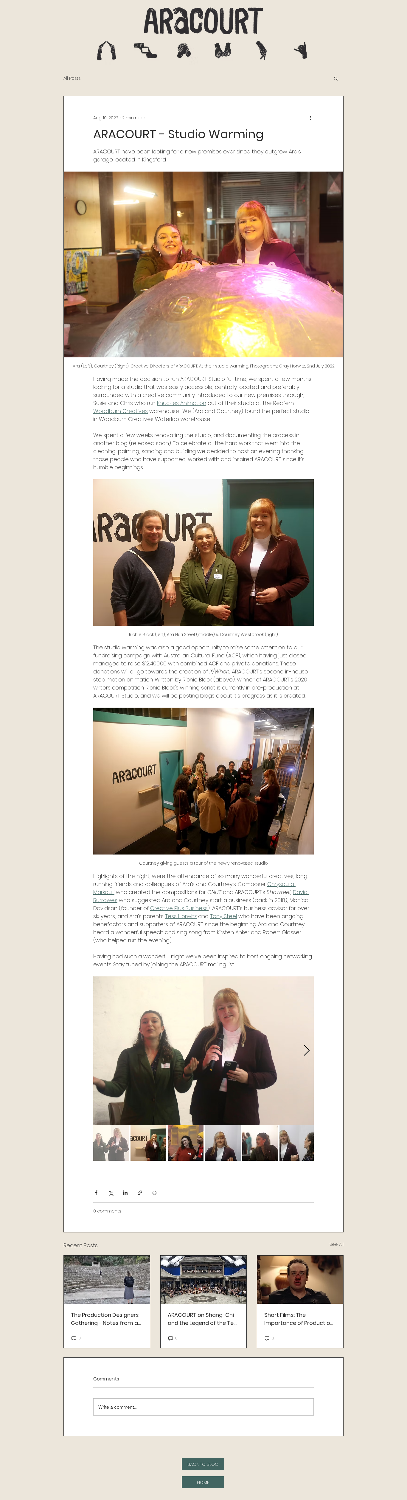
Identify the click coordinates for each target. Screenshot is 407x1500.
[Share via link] (140, 1193)
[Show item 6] (297, 1143)
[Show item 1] (111, 1143)
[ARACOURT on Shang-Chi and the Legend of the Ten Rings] (204, 1280)
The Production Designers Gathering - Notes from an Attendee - (106, 1319)
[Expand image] (203, 1050)
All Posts (72, 78)
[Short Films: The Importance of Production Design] (300, 1280)
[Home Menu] (106, 50)
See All (337, 1244)
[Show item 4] (223, 1143)
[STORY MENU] (223, 50)
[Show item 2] (148, 1143)
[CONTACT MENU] (300, 50)
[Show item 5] (260, 1143)
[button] (336, 78)
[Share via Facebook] (96, 1193)
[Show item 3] (186, 1143)
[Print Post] (154, 1193)
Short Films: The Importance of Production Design (298, 1319)
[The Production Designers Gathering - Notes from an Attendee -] (107, 1280)
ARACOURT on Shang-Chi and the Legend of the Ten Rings (202, 1319)
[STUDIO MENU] (184, 50)
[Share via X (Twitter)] (111, 1193)
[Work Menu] (145, 50)
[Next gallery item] (306, 1050)
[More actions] (310, 117)
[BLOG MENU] (261, 50)
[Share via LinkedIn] (125, 1193)
